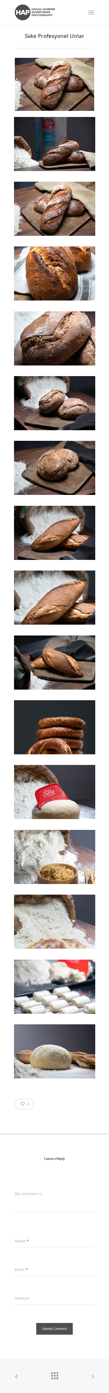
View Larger (56, 140)
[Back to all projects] (54, 1374)
